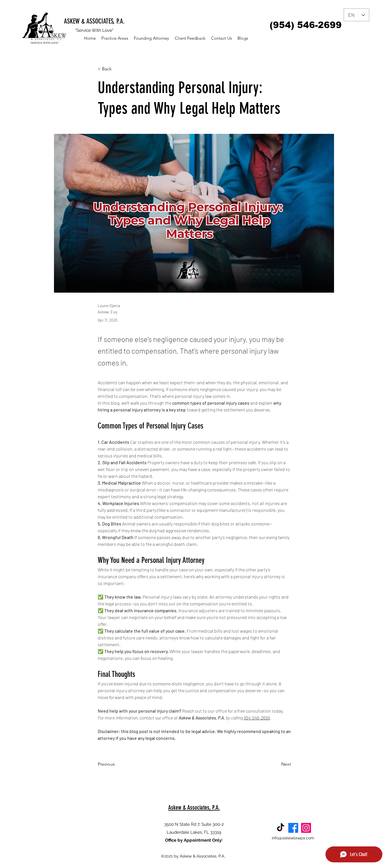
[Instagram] (306, 828)
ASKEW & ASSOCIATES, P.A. (94, 21)
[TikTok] (280, 828)
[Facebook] (293, 828)
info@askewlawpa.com (293, 838)
